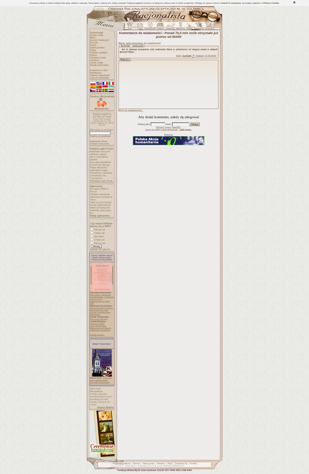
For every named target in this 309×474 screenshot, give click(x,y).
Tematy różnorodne (99, 65)
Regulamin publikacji (121, 463)
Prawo (93, 50)
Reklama (161, 463)
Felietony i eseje (98, 57)
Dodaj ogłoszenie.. (100, 215)
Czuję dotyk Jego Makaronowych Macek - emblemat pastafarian (101, 328)
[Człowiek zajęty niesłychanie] (102, 376)
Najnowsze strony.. (99, 141)
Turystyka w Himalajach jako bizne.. (102, 179)
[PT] (99, 87)
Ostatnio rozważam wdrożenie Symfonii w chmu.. (101, 197)
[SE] (105, 90)
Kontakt (193, 463)
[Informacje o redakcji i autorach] (189, 26)
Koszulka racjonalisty (100, 382)
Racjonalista (130, 466)
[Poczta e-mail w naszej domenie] (140, 26)
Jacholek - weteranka (131, 46)
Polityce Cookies (271, 3)
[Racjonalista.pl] (154, 21)
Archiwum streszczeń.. (100, 144)
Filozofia (94, 42)
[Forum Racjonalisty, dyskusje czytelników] (131, 26)
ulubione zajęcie (98, 154)
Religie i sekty (96, 35)
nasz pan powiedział (100, 162)
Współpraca (95, 73)
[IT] (111, 83)
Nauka (93, 45)
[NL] (111, 90)
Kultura (93, 55)
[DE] (105, 87)
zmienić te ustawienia (230, 3)
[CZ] (93, 90)
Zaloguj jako (144, 124)
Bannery (136, 463)
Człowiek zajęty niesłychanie (101, 379)
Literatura (94, 60)
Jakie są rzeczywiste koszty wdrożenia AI (101, 203)
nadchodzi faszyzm (100, 151)
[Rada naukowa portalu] (198, 26)
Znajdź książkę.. (97, 335)
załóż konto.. (186, 130)
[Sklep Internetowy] (160, 26)
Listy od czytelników (99, 78)
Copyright (142, 466)
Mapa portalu (148, 463)
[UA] (111, 87)
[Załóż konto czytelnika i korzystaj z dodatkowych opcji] (208, 26)
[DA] (99, 90)
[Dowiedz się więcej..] (102, 456)
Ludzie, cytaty (96, 62)
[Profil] (193, 56)
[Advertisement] (172, 84)
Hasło (168, 124)
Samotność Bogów (99, 319)
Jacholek (187, 56)
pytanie (93, 159)
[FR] (105, 83)
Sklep (169, 463)
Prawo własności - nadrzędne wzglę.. (99, 169)
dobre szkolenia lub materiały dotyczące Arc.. (100, 210)
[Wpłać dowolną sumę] (102, 106)
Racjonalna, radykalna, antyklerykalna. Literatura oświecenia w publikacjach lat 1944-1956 (102, 299)
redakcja (167, 466)
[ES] (93, 87)
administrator (177, 466)
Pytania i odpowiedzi (100, 75)
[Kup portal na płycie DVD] (150, 26)
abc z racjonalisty (99, 156)
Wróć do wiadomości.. (130, 110)
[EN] (99, 83)
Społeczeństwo (97, 47)
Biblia (92, 37)
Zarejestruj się (181, 463)
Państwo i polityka (98, 52)
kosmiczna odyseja (100, 164)
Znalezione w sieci (99, 70)
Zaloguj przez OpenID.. (168, 127)
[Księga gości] (171, 26)
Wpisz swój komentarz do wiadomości (139, 43)
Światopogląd (96, 32)
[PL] (93, 83)
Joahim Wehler (105, 407)
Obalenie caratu (97, 324)
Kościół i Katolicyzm (99, 40)
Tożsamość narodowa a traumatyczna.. (101, 174)
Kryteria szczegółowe (100, 136)
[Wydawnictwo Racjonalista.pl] (180, 26)
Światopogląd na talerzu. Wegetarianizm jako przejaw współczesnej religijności (101, 311)
